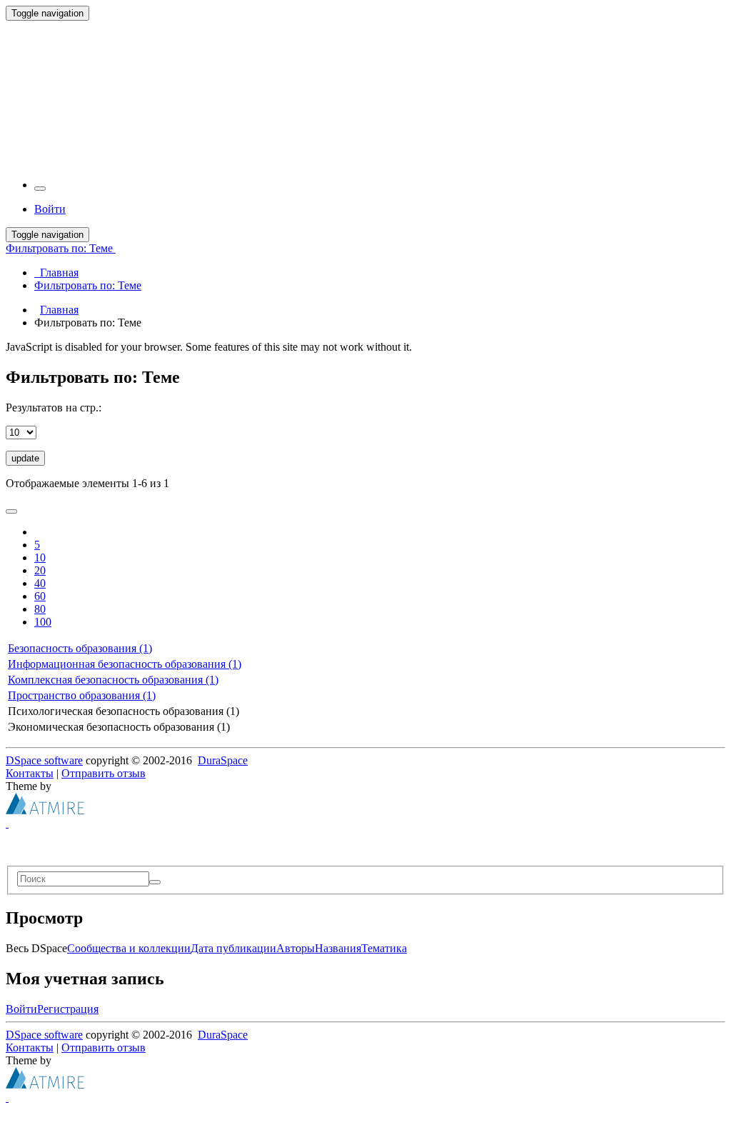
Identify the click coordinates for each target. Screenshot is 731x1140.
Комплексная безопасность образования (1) (113, 680)
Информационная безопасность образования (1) (124, 664)
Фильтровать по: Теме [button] (61, 248)
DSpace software (44, 760)
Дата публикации (233, 948)
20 (40, 570)
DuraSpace (223, 760)
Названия (338, 948)
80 (40, 609)
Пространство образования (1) (82, 695)
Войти (21, 1009)
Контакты (30, 773)
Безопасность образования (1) (80, 648)
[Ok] (155, 882)
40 (40, 583)
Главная (59, 310)
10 (40, 557)
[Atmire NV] (45, 810)
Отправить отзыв (103, 773)
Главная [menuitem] (56, 272)
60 (40, 596)
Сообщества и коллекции (129, 948)
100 (42, 622)
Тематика (384, 948)
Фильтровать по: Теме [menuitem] (87, 285)
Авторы (295, 948)
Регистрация (68, 1009)
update (25, 458)
